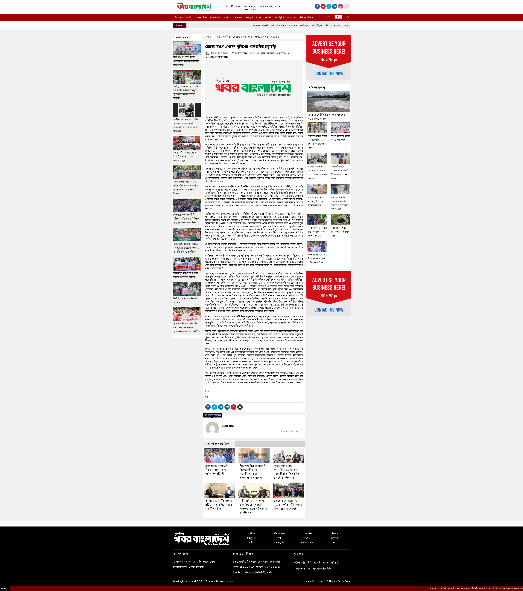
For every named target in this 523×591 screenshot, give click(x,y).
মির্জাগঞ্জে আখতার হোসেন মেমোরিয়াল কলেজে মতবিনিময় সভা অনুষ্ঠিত (186, 61)
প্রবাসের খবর (307, 542)
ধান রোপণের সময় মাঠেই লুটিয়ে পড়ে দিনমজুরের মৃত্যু (315, 201)
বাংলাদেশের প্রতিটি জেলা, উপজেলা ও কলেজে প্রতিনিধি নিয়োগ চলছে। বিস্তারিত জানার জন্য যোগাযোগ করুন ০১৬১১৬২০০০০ (453, 588)
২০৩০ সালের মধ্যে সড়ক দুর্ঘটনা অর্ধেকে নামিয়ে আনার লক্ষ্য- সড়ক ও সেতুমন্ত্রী (288, 505)
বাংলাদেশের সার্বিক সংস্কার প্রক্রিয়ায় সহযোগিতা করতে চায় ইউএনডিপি (218, 505)
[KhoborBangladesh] (194, 6)
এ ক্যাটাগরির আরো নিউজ (217, 443)
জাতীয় (189, 17)
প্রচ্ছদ (180, 17)
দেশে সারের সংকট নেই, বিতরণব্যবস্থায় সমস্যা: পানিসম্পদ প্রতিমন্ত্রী (216, 470)
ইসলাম (268, 17)
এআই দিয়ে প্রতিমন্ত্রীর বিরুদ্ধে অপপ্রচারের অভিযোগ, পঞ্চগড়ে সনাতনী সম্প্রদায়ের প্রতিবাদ (186, 248)
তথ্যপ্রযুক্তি (279, 17)
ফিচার (259, 17)
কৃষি (279, 538)
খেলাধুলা (249, 17)
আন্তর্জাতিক (215, 17)
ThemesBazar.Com (339, 581)
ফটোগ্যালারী (299, 562)
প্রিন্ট (207, 390)
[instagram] (329, 6)
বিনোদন (238, 17)
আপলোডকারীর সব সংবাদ (290, 431)
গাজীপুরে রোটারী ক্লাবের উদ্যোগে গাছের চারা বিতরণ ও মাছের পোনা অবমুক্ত (315, 25)
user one (228, 426)
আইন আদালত (279, 533)
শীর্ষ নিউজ (227, 37)
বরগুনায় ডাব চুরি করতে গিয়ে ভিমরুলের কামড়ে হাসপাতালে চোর (317, 231)
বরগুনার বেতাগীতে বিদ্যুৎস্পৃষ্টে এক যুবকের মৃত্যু (340, 231)
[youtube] (340, 6)
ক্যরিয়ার (306, 538)
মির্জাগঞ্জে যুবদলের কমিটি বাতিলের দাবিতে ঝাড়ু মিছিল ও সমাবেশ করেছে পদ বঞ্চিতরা (186, 218)
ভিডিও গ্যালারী (313, 562)
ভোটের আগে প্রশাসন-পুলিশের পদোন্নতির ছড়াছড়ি (257, 37)
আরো (289, 17)
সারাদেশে (199, 17)
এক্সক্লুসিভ (251, 538)
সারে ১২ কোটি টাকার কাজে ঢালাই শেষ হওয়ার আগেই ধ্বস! (251, 25)
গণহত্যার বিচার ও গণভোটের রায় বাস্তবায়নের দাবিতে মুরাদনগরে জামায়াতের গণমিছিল (186, 327)
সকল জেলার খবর (302, 568)
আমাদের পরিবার (306, 17)
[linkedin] (334, 6)
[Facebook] (208, 407)
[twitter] (323, 6)
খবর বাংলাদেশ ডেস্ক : (220, 53)
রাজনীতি (227, 17)
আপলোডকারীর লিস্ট (322, 568)
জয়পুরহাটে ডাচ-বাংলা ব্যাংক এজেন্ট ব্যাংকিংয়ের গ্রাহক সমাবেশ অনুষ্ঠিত (185, 156)
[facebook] (317, 6)
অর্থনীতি (251, 533)
